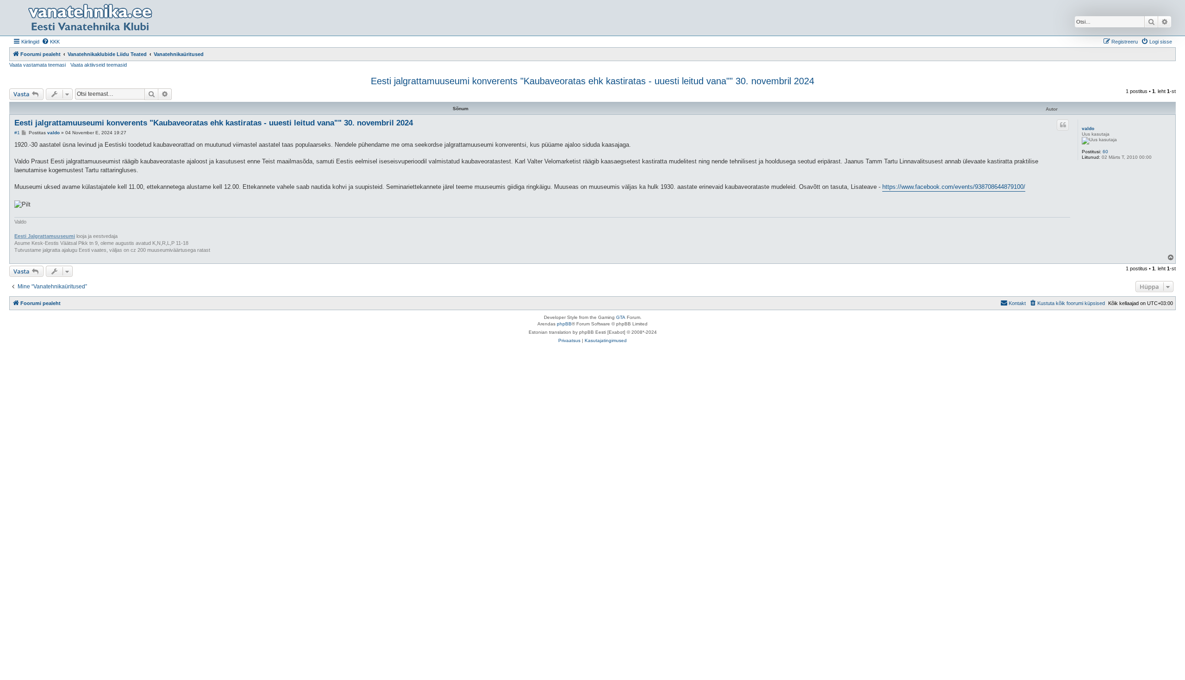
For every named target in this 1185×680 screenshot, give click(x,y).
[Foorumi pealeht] (90, 17)
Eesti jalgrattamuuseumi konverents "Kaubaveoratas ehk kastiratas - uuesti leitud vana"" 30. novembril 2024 (592, 81)
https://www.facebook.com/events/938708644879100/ (953, 186)
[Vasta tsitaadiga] (1063, 125)
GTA (620, 317)
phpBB (564, 323)
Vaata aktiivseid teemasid (98, 65)
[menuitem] (51, 41)
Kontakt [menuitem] (1017, 303)
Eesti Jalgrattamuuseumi (44, 236)
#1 (17, 132)
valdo (1088, 128)
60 (1105, 151)
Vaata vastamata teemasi (37, 65)
